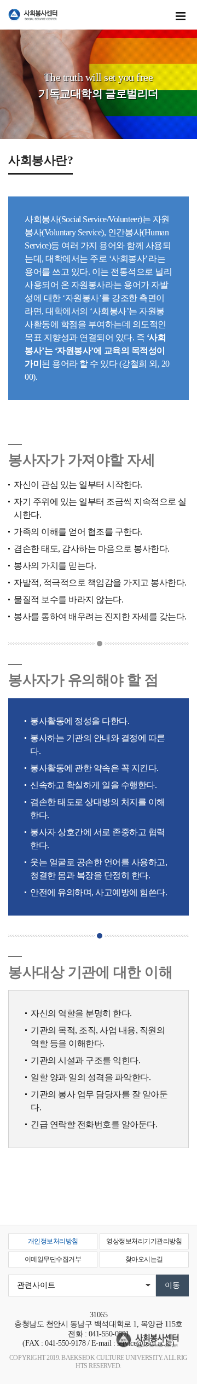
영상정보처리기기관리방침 (144, 1241)
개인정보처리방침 (53, 1241)
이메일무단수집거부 (53, 1259)
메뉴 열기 (180, 16)
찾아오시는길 (144, 1259)
